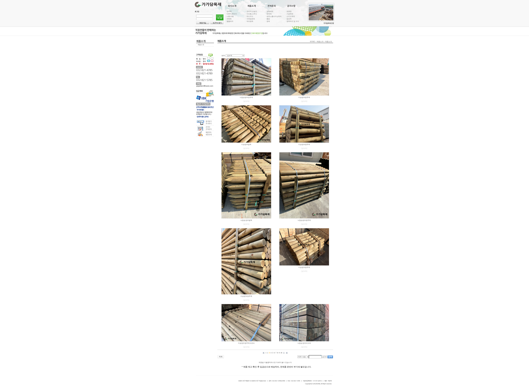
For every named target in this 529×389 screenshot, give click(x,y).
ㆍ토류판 (288, 11)
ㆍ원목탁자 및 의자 (292, 21)
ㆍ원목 (267, 21)
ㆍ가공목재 (289, 14)
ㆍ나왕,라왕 (229, 16)
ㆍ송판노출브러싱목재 (273, 16)
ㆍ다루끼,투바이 (231, 14)
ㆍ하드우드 (249, 16)
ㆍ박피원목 (249, 21)
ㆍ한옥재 (268, 14)
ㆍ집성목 (288, 19)
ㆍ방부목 (228, 11)
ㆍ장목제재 (269, 11)
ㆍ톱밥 (267, 19)
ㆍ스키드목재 (290, 16)
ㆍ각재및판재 (250, 19)
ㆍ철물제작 (229, 21)
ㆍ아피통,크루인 (251, 14)
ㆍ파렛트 (228, 19)
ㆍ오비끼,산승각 (251, 11)
